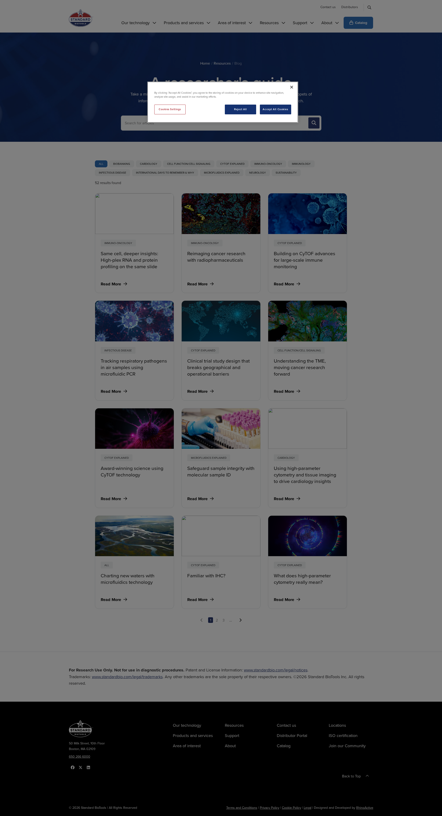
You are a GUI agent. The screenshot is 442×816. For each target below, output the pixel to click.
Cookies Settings (170, 109)
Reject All (240, 109)
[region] (222, 102)
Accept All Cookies (275, 109)
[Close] (292, 87)
